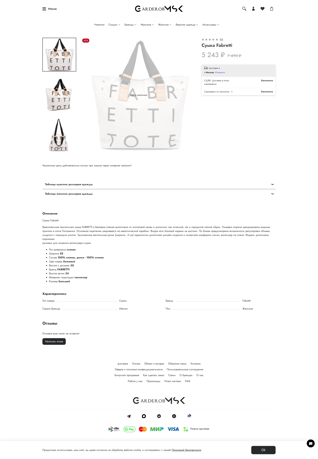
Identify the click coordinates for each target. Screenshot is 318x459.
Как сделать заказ (153, 375)
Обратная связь (177, 363)
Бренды (129, 24)
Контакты (196, 363)
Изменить (220, 72)
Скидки (112, 24)
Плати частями (172, 381)
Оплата (136, 363)
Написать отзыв (54, 341)
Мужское (146, 24)
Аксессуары (209, 24)
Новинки (99, 24)
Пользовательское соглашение (185, 369)
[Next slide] (59, 148)
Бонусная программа (127, 375)
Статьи (172, 375)
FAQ (187, 381)
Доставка (122, 363)
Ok (263, 450)
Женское (163, 24)
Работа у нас (135, 381)
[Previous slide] (88, 95)
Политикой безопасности (186, 450)
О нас (200, 375)
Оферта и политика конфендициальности (139, 369)
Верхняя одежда (185, 24)
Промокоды (153, 381)
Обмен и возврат (154, 363)
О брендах (186, 375)
